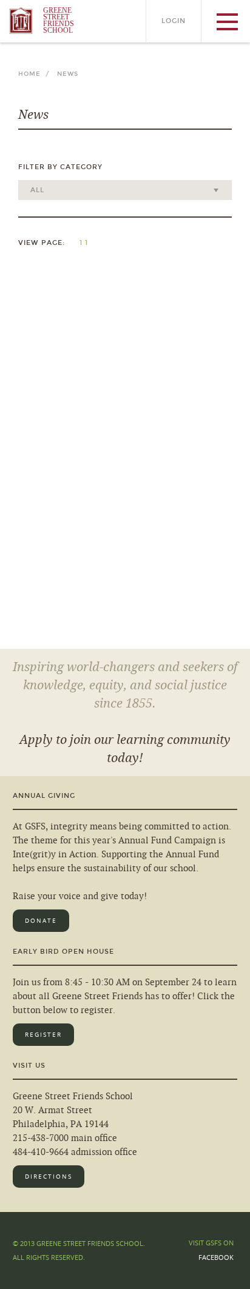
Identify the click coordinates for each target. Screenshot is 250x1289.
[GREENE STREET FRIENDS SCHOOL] (36, 40)
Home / (36, 74)
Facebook (216, 1257)
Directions (48, 1176)
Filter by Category (60, 167)
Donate (41, 921)
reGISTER (43, 1035)
